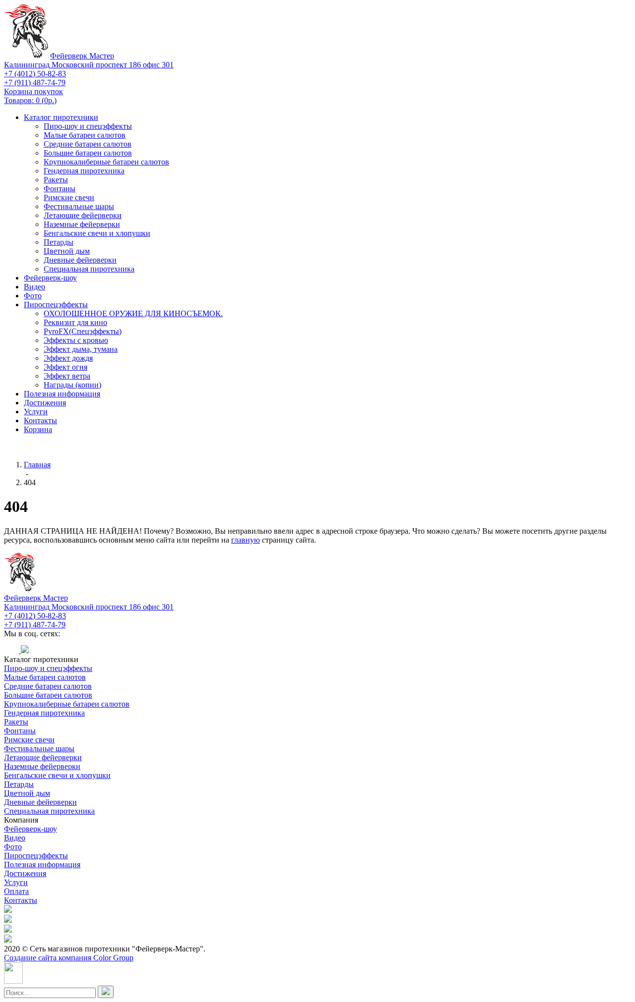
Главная (37, 464)
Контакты (40, 420)
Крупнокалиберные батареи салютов (106, 162)
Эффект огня (65, 367)
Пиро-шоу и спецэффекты (88, 126)
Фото (33, 295)
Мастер (82, 56)
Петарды (58, 242)
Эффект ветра (67, 376)
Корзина (38, 429)
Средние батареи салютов (87, 144)
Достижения (45, 402)
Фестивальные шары (79, 206)
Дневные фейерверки (80, 260)
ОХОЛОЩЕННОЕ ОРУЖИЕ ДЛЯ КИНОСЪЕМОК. (133, 313)
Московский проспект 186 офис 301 (89, 64)
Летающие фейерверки (83, 215)
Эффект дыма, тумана (81, 349)
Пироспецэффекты (56, 304)
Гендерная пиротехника (84, 171)
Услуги (36, 411)
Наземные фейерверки (82, 224)
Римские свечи (69, 197)
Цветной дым (67, 251)
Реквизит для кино (75, 322)
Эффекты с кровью (76, 340)
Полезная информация (62, 394)
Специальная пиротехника (89, 269)
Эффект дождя (68, 358)
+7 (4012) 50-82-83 (35, 73)
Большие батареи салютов (88, 153)
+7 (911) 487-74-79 (34, 82)
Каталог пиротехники (61, 117)
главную (245, 540)
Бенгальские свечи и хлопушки (97, 233)
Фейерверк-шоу (50, 278)
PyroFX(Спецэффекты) (83, 331)
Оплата (16, 891)
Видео (34, 286)
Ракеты (56, 179)
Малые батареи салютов (85, 135)
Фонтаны (59, 188)
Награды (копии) (72, 385)
